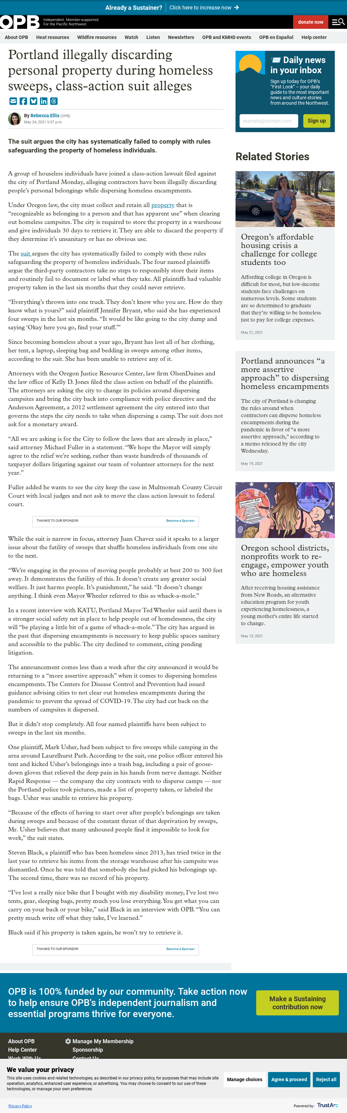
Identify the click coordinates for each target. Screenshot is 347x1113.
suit (26, 253)
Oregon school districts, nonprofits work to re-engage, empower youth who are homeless (285, 560)
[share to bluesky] (33, 101)
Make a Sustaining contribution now (297, 1003)
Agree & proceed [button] (289, 1079)
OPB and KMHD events (226, 37)
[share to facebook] (23, 101)
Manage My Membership (103, 1041)
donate (310, 22)
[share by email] (13, 101)
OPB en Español (276, 37)
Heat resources (52, 37)
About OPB (16, 37)
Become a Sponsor (180, 520)
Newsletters (181, 37)
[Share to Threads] (54, 101)
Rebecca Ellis (44, 115)
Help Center (22, 1050)
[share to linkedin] (44, 101)
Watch (131, 37)
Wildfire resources (97, 37)
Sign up (317, 121)
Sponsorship (88, 1050)
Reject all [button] (326, 1079)
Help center (314, 37)
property (163, 205)
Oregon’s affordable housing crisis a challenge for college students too (279, 249)
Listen (153, 37)
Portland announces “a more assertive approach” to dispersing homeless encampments (285, 373)
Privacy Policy (20, 1105)
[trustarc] (327, 1106)
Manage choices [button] (244, 1079)
